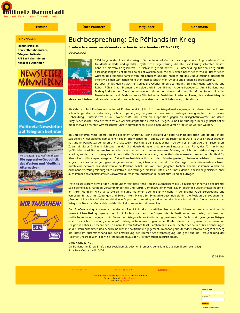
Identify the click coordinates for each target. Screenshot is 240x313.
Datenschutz (122, 270)
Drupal (126, 280)
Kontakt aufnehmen (30, 63)
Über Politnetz (93, 27)
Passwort (204, 296)
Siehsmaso (199, 27)
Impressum (78, 270)
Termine (40, 27)
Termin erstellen (28, 46)
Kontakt (164, 270)
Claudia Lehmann (127, 278)
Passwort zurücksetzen (210, 308)
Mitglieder (146, 27)
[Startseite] (34, 9)
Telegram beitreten (29, 54)
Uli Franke (124, 275)
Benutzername (206, 289)
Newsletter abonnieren (32, 50)
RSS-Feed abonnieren (31, 58)
